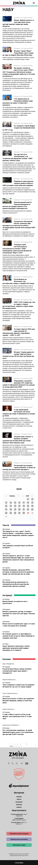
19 (15, 509)
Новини (19, 797)
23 (32, 509)
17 (6, 509)
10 (6, 506)
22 (28, 509)
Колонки (7, 659)
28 (24, 513)
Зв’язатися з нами (19, 845)
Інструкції (7, 595)
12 (15, 506)
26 (15, 513)
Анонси (19, 807)
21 (24, 509)
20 (19, 509)
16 (32, 506)
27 (19, 513)
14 (24, 506)
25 (11, 513)
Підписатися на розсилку (19, 839)
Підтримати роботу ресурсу (19, 834)
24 (6, 513)
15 (28, 506)
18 (11, 509)
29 (28, 513)
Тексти (6, 525)
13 (19, 506)
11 (11, 506)
